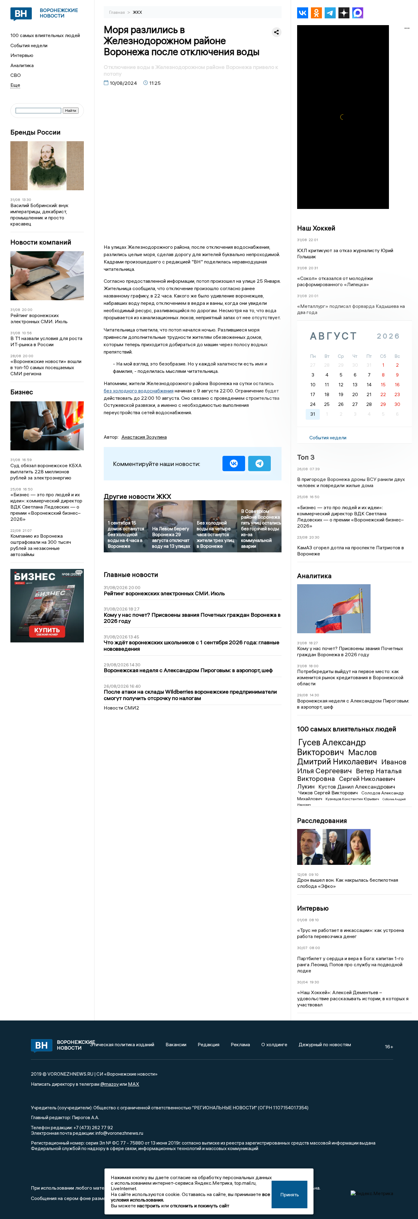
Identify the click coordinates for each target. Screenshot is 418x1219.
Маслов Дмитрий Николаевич (338, 757)
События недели (28, 45)
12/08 (302, 874)
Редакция (208, 1044)
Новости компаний (40, 242)
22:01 (313, 239)
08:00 (314, 947)
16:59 (27, 459)
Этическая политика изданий (122, 1044)
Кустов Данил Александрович (356, 786)
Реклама (240, 1044)
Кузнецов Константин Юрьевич (353, 799)
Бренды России (35, 132)
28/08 (15, 356)
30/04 (302, 982)
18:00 (314, 666)
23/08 (302, 537)
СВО (15, 75)
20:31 (313, 268)
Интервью (21, 55)
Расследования (322, 820)
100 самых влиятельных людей (45, 35)
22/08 (15, 530)
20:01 (313, 295)
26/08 (302, 469)
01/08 (302, 920)
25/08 (15, 489)
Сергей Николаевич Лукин (346, 782)
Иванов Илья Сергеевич (351, 766)
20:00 (27, 309)
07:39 (315, 469)
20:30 (314, 537)
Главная (117, 12)
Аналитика (22, 65)
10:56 (27, 333)
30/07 (302, 947)
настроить (148, 1205)
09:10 (314, 874)
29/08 (302, 695)
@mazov (109, 1084)
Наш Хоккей (316, 228)
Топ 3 (306, 457)
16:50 (28, 489)
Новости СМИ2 (121, 708)
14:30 (314, 695)
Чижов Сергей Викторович (328, 792)
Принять (289, 1194)
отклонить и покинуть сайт (199, 1205)
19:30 (314, 982)
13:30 (26, 199)
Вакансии (176, 1044)
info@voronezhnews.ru (119, 1133)
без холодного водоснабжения (139, 391)
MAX (133, 1084)
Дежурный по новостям (325, 1044)
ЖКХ (137, 12)
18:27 (313, 643)
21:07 (27, 530)
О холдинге (274, 1044)
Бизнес (21, 392)
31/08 (15, 199)
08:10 (314, 920)
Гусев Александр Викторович (331, 747)
